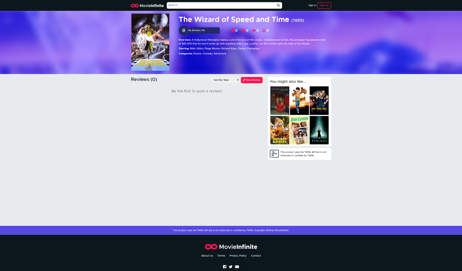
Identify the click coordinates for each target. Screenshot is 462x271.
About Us (207, 256)
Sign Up (324, 5)
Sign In (312, 5)
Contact (256, 256)
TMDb (250, 230)
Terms (221, 256)
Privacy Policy (238, 256)
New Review (252, 80)
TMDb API (202, 230)
